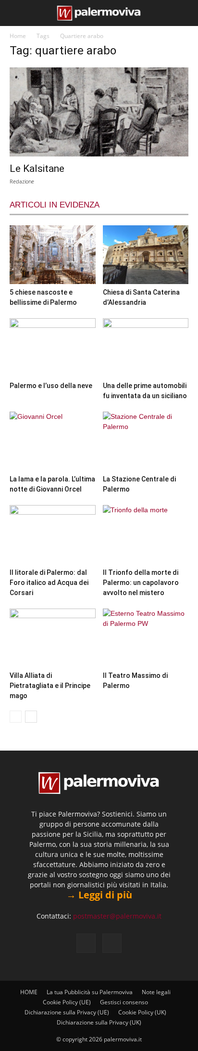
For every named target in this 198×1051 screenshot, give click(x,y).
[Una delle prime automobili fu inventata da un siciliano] (146, 347)
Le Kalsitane (37, 168)
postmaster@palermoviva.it (117, 916)
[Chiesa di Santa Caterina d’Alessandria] (146, 254)
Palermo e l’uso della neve (51, 385)
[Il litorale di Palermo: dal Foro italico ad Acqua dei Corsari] (53, 534)
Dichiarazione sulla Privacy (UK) (99, 1022)
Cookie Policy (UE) (67, 1002)
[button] (15, 13)
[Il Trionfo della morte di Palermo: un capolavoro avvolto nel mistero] (146, 534)
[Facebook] (86, 943)
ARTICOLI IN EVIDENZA (54, 204)
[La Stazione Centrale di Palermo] (146, 441)
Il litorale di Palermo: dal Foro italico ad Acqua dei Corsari (49, 583)
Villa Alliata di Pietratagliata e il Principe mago (50, 686)
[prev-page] (16, 717)
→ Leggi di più (99, 894)
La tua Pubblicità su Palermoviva (90, 992)
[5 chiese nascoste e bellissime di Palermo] (53, 254)
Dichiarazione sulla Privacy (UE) (67, 1012)
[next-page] (31, 717)
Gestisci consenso (124, 1002)
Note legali (156, 992)
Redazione (22, 181)
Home (18, 36)
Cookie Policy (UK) (142, 1012)
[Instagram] (112, 943)
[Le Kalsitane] (99, 111)
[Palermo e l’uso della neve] (53, 347)
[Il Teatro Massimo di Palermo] (146, 638)
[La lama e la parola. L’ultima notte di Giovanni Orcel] (53, 441)
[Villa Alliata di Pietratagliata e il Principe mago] (53, 638)
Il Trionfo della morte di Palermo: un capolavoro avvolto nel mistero (141, 583)
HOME (28, 992)
